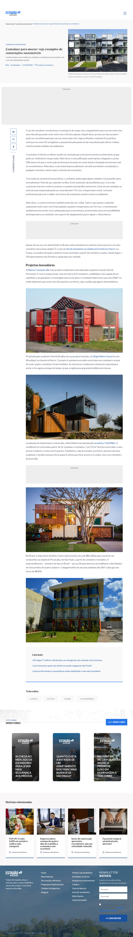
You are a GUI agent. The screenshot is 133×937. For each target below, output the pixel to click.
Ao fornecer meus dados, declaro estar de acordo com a (112, 907)
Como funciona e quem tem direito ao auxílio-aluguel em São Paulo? (62, 665)
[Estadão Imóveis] (13, 13)
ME (113, 918)
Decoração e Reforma (51, 880)
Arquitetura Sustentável (24, 24)
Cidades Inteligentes (50, 888)
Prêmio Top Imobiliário (82, 873)
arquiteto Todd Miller (105, 443)
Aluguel (44, 892)
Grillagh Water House (101, 356)
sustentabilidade (87, 699)
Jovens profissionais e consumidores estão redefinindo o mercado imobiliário (66, 671)
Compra (75, 884)
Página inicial (10, 24)
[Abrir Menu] (125, 13)
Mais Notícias (47, 876)
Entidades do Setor (81, 876)
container (34, 699)
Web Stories (78, 896)
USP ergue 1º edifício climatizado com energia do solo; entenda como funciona (67, 660)
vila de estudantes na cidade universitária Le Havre (90, 249)
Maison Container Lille (38, 270)
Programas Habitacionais (52, 884)
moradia (67, 699)
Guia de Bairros (79, 888)
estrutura (51, 699)
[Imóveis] (14, 873)
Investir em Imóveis (81, 892)
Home (43, 873)
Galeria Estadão (79, 900)
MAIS (116, 722)
